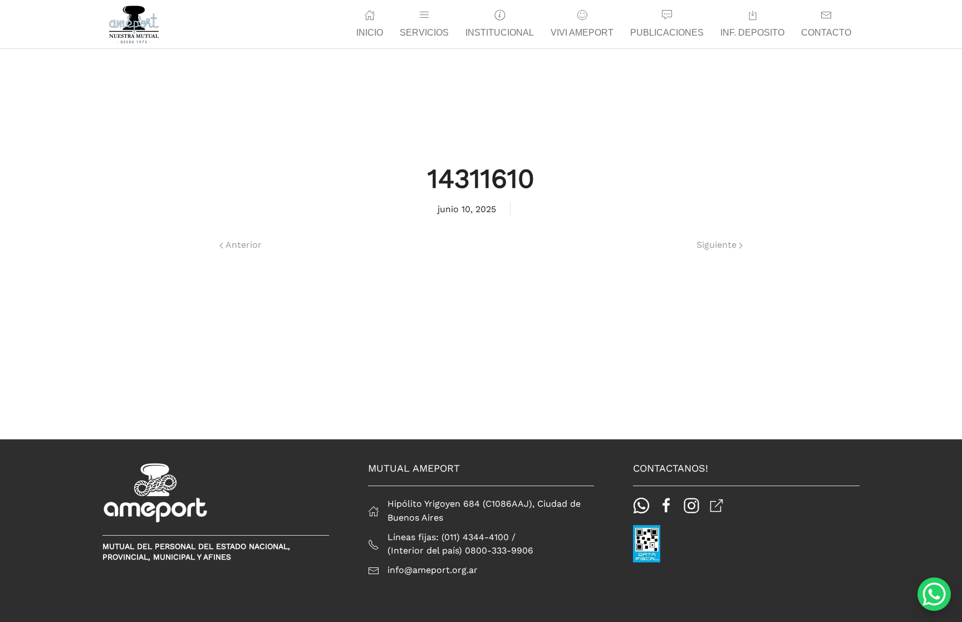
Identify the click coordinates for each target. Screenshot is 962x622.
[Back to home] (133, 24)
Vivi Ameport (582, 32)
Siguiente (716, 244)
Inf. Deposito (752, 32)
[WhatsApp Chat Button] (934, 594)
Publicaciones (667, 32)
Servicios (424, 32)
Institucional (499, 32)
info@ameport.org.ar (432, 570)
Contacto (826, 32)
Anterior (243, 244)
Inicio (369, 32)
